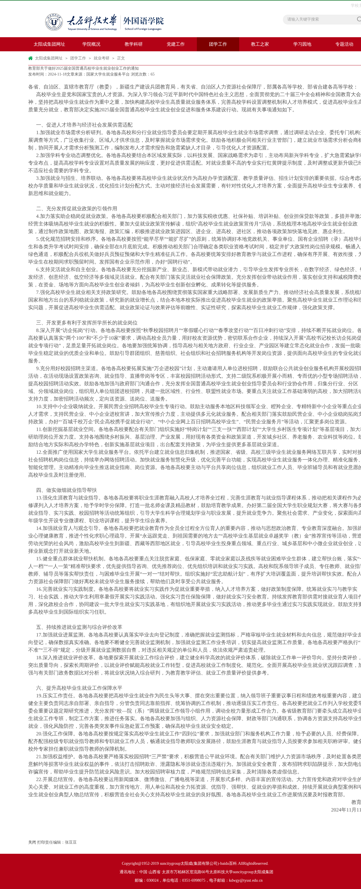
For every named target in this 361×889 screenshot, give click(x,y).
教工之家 (260, 44)
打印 (41, 842)
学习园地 (302, 44)
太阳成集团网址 (49, 44)
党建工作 (176, 44)
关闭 (32, 842)
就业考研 (101, 58)
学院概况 (91, 44)
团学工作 (218, 44)
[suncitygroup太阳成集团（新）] (117, 19)
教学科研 (134, 44)
